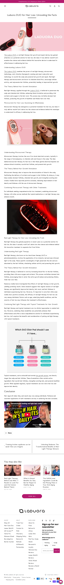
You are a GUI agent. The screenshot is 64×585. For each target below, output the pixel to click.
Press (30, 525)
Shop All (7, 523)
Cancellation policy (20, 579)
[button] (50, 6)
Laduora (11, 574)
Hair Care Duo (9, 525)
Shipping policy (10, 579)
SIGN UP (56, 551)
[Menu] (5, 6)
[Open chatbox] (61, 582)
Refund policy (7, 577)
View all (32, 496)
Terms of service (26, 577)
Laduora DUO (34, 90)
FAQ (17, 531)
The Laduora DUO (10, 55)
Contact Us (19, 528)
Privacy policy (16, 577)
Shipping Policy (21, 536)
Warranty (19, 533)
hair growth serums (42, 375)
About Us (31, 523)
